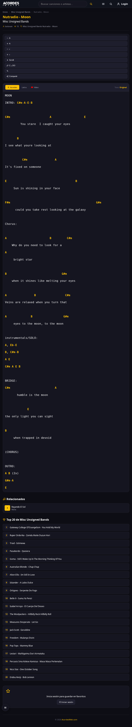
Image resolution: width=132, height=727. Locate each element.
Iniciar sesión (67, 702)
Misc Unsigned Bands (20, 12)
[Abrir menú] (103, 4)
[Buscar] (91, 4)
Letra (24, 87)
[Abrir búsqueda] (111, 4)
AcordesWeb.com (69, 719)
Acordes (13, 87)
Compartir (13, 76)
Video (36, 87)
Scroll (11, 60)
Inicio (5, 12)
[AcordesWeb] (15, 4)
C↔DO (12, 65)
